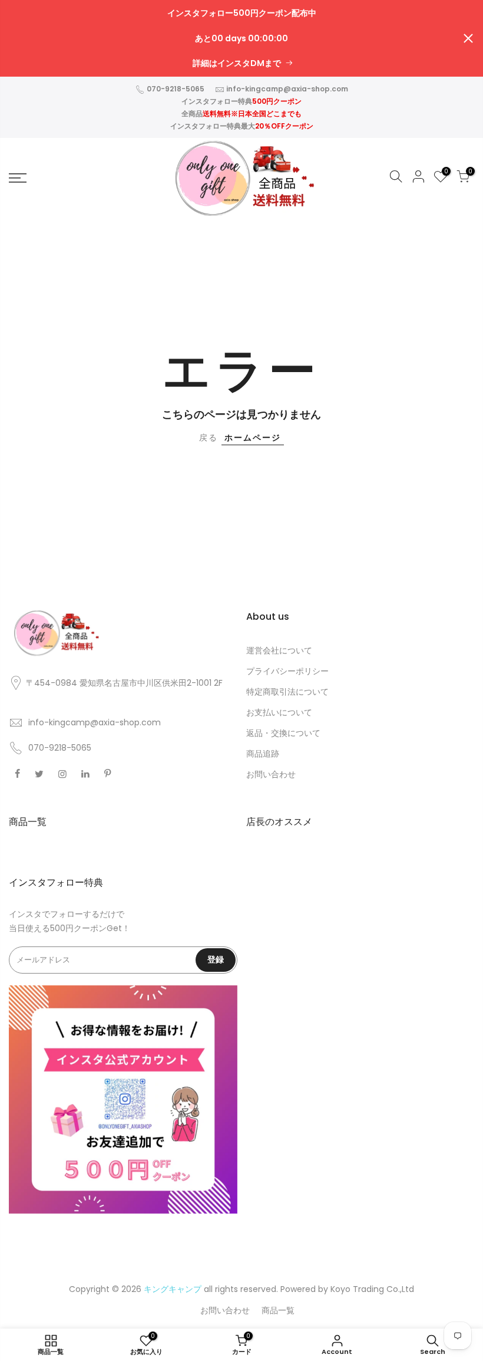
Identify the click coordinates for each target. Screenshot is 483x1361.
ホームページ (252, 437)
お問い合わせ (271, 774)
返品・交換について (283, 733)
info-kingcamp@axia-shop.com (287, 89)
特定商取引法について (287, 692)
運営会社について (279, 650)
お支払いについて (279, 712)
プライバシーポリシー (287, 671)
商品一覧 (278, 1310)
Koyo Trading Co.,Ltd (372, 1289)
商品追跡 (262, 754)
